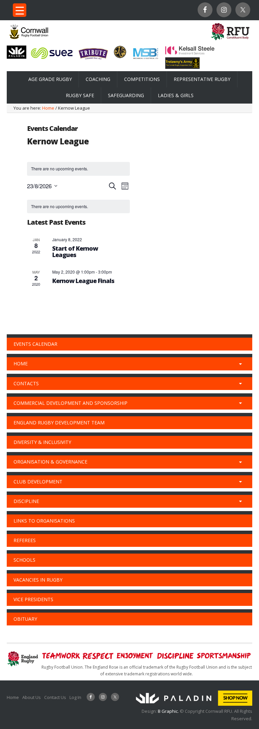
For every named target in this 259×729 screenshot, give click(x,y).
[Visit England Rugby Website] (230, 41)
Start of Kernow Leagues (75, 251)
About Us (31, 697)
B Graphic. (169, 711)
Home (13, 697)
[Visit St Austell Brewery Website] (93, 60)
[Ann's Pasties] (120, 56)
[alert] (78, 207)
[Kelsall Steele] (189, 53)
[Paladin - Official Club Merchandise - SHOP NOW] (192, 704)
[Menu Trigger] (19, 10)
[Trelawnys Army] (182, 67)
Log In (75, 697)
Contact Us (55, 697)
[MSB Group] (145, 59)
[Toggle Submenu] (240, 363)
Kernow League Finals (83, 281)
